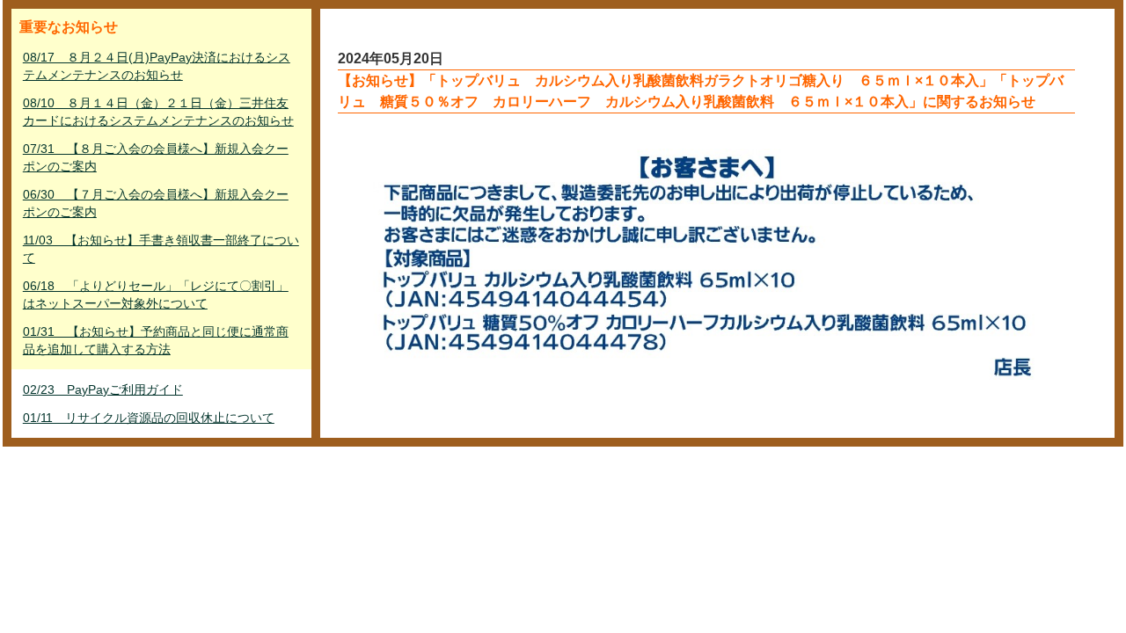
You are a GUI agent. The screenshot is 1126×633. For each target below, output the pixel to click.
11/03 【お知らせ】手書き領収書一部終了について (161, 249)
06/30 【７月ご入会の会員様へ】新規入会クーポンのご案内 (156, 203)
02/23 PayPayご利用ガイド (103, 389)
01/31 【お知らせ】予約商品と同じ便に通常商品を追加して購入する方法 (156, 340)
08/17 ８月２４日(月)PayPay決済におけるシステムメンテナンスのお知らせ (156, 66)
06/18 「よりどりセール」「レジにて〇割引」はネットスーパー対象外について (156, 294)
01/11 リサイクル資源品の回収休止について (148, 418)
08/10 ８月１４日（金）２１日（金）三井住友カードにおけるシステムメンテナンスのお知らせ (158, 111)
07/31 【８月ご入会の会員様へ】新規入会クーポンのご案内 (156, 157)
